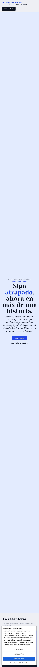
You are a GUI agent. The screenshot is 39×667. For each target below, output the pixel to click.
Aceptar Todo (19, 659)
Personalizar (19, 649)
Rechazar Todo (19, 654)
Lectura (5, 4)
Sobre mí (24, 4)
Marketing (15, 4)
